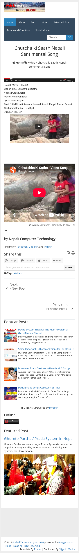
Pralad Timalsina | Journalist (28, 542)
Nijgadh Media (67, 549)
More (58, 260)
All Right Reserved (30, 545)
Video (45, 22)
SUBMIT (69, 267)
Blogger (53, 407)
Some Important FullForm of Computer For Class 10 (46, 349)
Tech (33, 22)
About (22, 22)
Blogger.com (65, 542)
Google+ (33, 246)
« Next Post (17, 288)
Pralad (7, 545)
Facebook (22, 246)
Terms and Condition (18, 30)
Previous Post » (57, 309)
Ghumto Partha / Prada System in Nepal (38, 438)
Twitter (48, 246)
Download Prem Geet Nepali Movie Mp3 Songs (44, 368)
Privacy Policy (61, 22)
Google (12, 260)
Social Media (42, 30)
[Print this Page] (73, 252)
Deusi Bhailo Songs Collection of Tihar (39, 387)
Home (10, 22)
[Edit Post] (69, 252)
